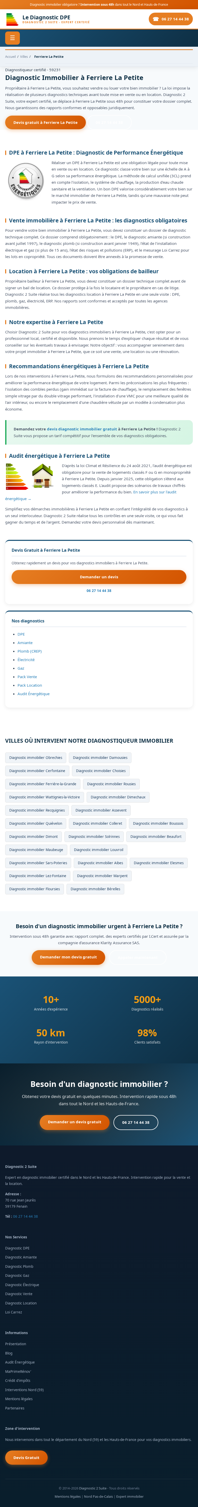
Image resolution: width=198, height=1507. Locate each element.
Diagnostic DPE (17, 1248)
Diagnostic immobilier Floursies (34, 889)
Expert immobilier (130, 1496)
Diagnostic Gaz (17, 1275)
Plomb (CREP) (30, 651)
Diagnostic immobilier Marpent (102, 875)
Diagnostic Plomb (19, 1266)
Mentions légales (18, 1399)
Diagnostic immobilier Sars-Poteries (38, 863)
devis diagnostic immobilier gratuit (82, 428)
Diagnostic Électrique (22, 1284)
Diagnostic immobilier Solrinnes (94, 836)
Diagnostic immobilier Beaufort (156, 836)
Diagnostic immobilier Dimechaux (118, 797)
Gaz (21, 668)
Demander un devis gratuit (74, 1121)
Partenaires (14, 1408)
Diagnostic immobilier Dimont (33, 836)
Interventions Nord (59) (24, 1390)
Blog (8, 1353)
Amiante (25, 642)
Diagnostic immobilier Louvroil (98, 849)
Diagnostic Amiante (21, 1257)
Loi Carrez (13, 1312)
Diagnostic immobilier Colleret (97, 823)
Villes (24, 56)
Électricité (26, 659)
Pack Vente (27, 676)
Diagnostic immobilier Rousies (111, 784)
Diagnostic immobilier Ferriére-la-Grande (42, 784)
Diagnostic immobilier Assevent (101, 810)
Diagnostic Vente (18, 1294)
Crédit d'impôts (17, 1380)
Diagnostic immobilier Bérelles (95, 889)
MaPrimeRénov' (18, 1371)
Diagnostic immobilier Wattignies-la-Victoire (44, 797)
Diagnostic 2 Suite (92, 1488)
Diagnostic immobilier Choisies (101, 770)
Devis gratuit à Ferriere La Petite (45, 122)
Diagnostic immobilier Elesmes (159, 863)
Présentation (15, 1344)
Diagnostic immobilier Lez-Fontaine (37, 875)
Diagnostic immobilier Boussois (158, 823)
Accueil (10, 56)
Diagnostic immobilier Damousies (100, 757)
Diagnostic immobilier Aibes (100, 863)
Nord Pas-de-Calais (98, 1496)
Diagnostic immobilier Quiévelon (35, 823)
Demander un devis (99, 576)
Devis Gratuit (26, 1457)
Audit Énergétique (34, 693)
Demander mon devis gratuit (68, 956)
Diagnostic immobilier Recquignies (37, 810)
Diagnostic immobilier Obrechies (35, 757)
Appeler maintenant (138, 957)
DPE (21, 634)
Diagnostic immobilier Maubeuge (36, 849)
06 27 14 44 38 (175, 18)
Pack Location (30, 685)
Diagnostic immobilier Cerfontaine (37, 770)
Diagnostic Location (21, 1303)
